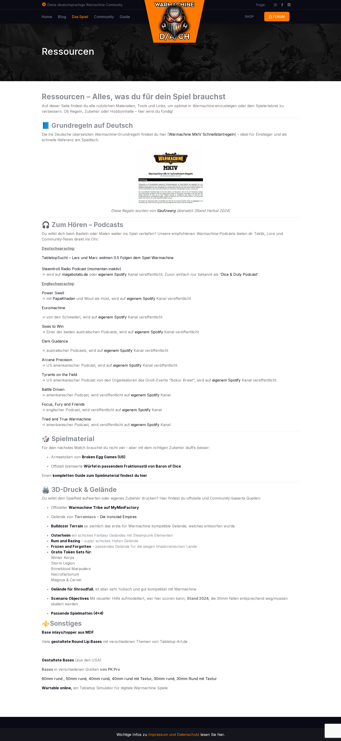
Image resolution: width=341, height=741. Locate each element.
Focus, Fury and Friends (63, 404)
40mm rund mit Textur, (133, 678)
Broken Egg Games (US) (103, 457)
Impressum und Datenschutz (173, 734)
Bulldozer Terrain (67, 526)
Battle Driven (53, 389)
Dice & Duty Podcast (239, 274)
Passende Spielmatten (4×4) (77, 613)
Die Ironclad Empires (118, 516)
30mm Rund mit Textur (197, 678)
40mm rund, (100, 678)
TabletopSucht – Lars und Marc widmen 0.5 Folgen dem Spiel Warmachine (108, 257)
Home (47, 16)
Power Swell (53, 293)
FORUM (278, 17)
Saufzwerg (166, 210)
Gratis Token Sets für (71, 552)
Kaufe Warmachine (92, 62)
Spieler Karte (110, 27)
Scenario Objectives (70, 598)
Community (104, 16)
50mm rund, (77, 678)
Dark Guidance (55, 341)
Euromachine (53, 307)
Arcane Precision (57, 359)
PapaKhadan (64, 298)
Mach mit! (107, 50)
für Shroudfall (79, 589)
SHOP (249, 17)
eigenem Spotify (112, 274)
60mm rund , (53, 678)
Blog (62, 16)
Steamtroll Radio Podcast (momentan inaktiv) (81, 268)
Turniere (106, 39)
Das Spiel (80, 16)
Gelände (58, 589)
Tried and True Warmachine (67, 419)
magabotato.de (75, 274)
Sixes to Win (53, 326)
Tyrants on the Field (59, 374)
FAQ (128, 27)
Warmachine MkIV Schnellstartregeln (202, 134)
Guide (125, 16)
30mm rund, (165, 678)
